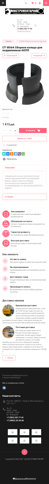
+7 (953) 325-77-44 (24, 29)
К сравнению (12, 145)
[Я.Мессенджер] (4, 154)
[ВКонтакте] (8, 154)
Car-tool (5, 117)
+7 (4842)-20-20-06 (15, 420)
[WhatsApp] (23, 154)
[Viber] (19, 154)
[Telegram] (15, 154)
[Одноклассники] (11, 154)
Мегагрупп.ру (30, 479)
